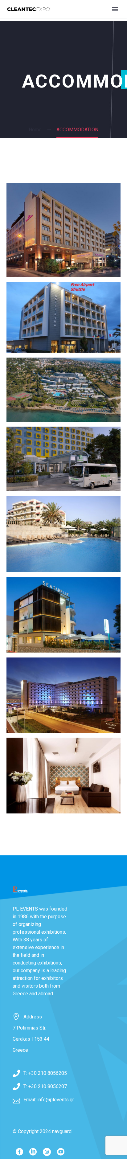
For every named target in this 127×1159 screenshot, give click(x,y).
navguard (62, 1131)
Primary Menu (115, 9)
